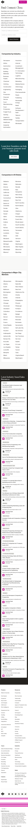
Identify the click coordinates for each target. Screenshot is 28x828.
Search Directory (14, 39)
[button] (14, 31)
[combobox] (14, 31)
